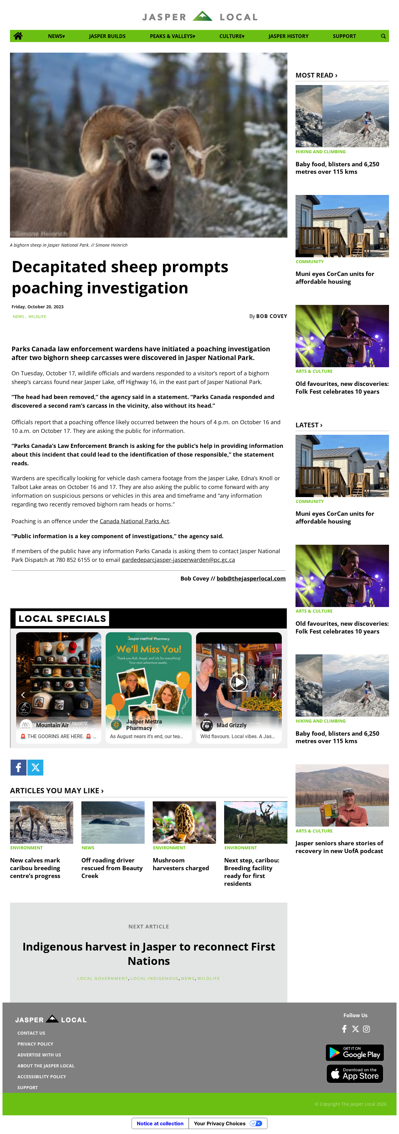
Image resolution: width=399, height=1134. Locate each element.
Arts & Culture (314, 371)
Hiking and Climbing (321, 151)
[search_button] (383, 36)
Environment (26, 848)
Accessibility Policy (41, 1076)
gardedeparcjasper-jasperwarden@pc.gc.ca (178, 559)
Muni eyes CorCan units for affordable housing (335, 277)
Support (344, 36)
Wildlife (37, 316)
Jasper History (289, 36)
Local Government (102, 978)
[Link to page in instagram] (366, 1029)
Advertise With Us (39, 1055)
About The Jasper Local (46, 1066)
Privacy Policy (35, 1044)
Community (310, 261)
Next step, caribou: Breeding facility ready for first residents (251, 872)
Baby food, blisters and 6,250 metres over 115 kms (337, 168)
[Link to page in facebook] (18, 768)
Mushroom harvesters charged (181, 864)
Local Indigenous (155, 978)
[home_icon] (18, 36)
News (55, 36)
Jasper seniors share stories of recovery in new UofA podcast (339, 847)
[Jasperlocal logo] (51, 1020)
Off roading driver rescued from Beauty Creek (112, 868)
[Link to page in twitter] (35, 768)
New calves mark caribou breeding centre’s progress (35, 868)
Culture (230, 36)
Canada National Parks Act (134, 521)
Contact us (31, 1033)
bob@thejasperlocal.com (251, 578)
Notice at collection (160, 1123)
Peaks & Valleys (171, 36)
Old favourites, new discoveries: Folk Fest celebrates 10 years (342, 387)
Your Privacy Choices (220, 1123)
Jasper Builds (107, 36)
